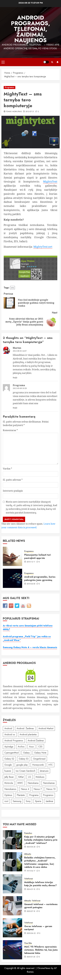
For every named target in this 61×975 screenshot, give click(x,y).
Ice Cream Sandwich (25, 770)
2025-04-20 (31, 847)
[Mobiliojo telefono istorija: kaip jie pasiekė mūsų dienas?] (12, 883)
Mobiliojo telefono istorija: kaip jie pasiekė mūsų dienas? (40, 884)
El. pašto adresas (13, 479)
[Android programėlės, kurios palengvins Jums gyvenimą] (12, 578)
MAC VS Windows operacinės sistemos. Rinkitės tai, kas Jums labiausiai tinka (41, 950)
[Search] (52, 62)
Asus (31, 746)
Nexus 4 (25, 789)
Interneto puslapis (13, 490)
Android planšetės (28, 734)
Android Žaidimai (36, 740)
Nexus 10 (51, 789)
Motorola (8, 783)
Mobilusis (40, 777)
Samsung (17, 801)
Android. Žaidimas (25, 728)
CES (40, 746)
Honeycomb (38, 764)
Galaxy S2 (9, 758)
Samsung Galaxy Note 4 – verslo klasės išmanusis (30, 647)
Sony (28, 801)
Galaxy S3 (24, 758)
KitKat (21, 777)
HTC (50, 764)
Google (8, 764)
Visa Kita (28, 943)
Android (8, 728)
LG (29, 777)
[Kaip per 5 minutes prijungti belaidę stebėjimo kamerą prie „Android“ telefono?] (12, 839)
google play (22, 764)
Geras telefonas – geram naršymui (38, 928)
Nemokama (33, 783)
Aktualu (27, 854)
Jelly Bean (9, 777)
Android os (9, 734)
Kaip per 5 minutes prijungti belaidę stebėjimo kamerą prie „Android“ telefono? (40, 840)
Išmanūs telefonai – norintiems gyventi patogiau (41, 906)
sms (12, 287)
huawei (7, 770)
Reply (15, 377)
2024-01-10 (31, 889)
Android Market (45, 728)
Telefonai (28, 879)
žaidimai (49, 801)
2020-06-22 (31, 933)
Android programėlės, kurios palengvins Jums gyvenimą (39, 578)
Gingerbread (39, 758)
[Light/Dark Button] (46, 62)
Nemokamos (10, 789)
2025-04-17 (31, 871)
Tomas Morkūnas (14, 112)
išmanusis (44, 770)
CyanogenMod (11, 752)
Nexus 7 (38, 789)
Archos (21, 746)
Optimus (8, 795)
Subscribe (57, 62)
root (6, 801)
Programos (9, 87)
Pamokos (28, 833)
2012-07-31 (30, 112)
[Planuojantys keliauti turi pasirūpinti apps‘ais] (12, 556)
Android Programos (13, 740)
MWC (20, 783)
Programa (33, 795)
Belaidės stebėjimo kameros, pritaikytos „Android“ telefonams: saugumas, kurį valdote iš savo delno (39, 862)
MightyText (50, 181)
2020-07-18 (31, 911)
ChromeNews (43, 968)
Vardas (7, 468)
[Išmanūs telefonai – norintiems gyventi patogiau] (12, 905)
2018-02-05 (31, 584)
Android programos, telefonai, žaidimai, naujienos (30, 29)
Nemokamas (49, 783)
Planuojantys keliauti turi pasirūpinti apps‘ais (37, 556)
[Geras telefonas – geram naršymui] (12, 927)
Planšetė (21, 795)
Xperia (38, 801)
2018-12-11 (31, 562)
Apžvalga (8, 746)
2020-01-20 (31, 957)
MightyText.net (42, 246)
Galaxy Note (40, 752)
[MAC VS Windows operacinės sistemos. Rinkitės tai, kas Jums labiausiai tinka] (12, 949)
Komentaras (10, 430)
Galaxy (26, 752)
